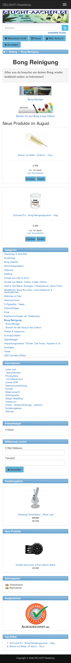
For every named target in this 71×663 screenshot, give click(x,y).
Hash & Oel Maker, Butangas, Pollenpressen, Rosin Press (33, 285)
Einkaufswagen (13, 423)
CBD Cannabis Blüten (15, 355)
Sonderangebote (13, 408)
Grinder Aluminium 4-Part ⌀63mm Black (35, 564)
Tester (7, 351)
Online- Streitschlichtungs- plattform (24, 404)
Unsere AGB (11, 382)
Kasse (37, 38)
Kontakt (9, 388)
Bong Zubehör (11, 261)
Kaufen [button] (40, 178)
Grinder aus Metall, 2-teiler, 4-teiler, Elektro (25, 281)
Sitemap (9, 411)
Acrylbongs (9, 258)
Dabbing (8, 273)
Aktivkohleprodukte (13, 265)
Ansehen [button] (30, 178)
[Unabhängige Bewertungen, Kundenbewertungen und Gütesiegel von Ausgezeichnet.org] (35, 615)
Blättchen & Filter (13, 296)
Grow (6, 312)
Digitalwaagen (11, 339)
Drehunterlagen (11, 308)
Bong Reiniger (11, 323)
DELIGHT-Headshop (44, 658)
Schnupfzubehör (12, 335)
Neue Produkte (13, 531)
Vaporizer (8, 269)
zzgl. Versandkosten (35, 173)
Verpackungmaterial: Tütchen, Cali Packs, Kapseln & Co (32, 343)
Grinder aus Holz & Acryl (16, 277)
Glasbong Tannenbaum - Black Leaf (35, 514)
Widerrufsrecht (12, 392)
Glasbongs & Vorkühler (15, 254)
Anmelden (12, 44)
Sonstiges (9, 347)
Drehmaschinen (12, 300)
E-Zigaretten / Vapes (14, 304)
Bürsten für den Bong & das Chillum (22, 327)
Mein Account (55, 38)
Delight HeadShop (14, 398)
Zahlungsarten (12, 395)
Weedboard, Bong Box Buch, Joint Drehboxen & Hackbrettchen (28, 291)
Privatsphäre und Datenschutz (14, 377)
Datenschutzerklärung (16, 385)
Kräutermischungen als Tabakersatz (22, 316)
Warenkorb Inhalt (16, 38)
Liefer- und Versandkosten (13, 371)
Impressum (11, 401)
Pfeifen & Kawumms (14, 331)
